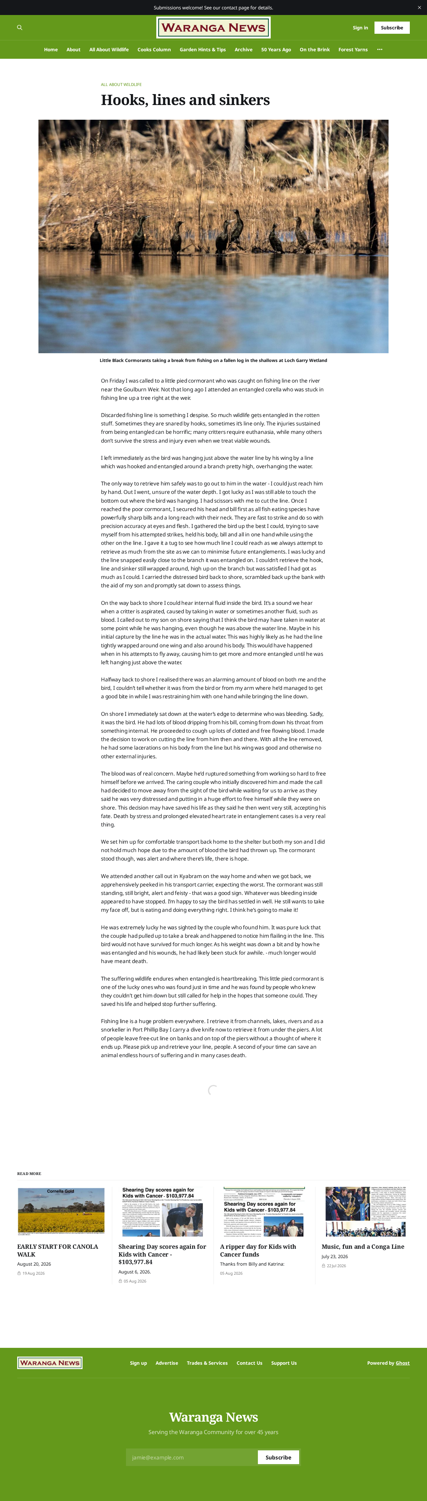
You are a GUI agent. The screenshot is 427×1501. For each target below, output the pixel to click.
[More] (380, 49)
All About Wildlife (109, 49)
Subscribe (392, 27)
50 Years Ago (276, 49)
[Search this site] (20, 28)
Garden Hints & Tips (203, 49)
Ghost (403, 1363)
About (74, 49)
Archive (244, 49)
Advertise (167, 1363)
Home (51, 49)
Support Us (284, 1363)
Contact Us (250, 1363)
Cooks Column (154, 49)
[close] (419, 8)
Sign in (360, 27)
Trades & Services (207, 1363)
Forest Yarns (353, 49)
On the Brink (315, 49)
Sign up (138, 1363)
